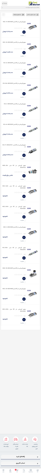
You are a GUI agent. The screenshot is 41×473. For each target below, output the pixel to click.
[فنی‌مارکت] (34, 3)
